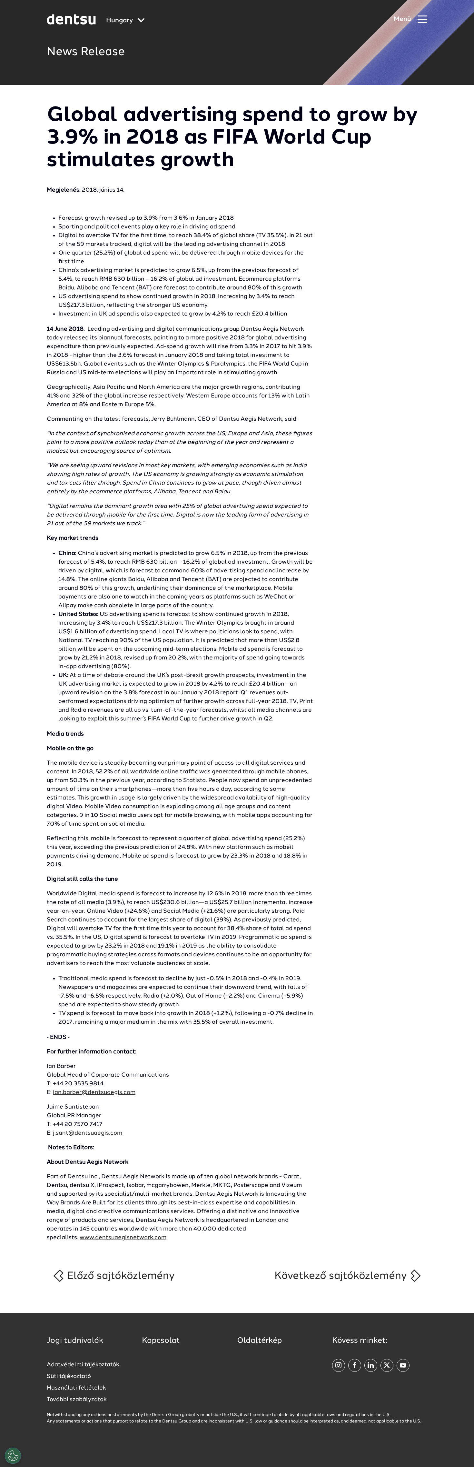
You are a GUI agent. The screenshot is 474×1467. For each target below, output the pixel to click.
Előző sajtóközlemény (119, 1276)
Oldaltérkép (259, 1341)
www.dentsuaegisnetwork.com (123, 1238)
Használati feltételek (76, 1388)
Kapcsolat (161, 1341)
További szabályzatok (77, 1399)
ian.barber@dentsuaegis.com (94, 1092)
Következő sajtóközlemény (342, 1276)
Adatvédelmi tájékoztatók (83, 1365)
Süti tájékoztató (69, 1376)
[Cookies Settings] (13, 1456)
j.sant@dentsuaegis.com (87, 1133)
